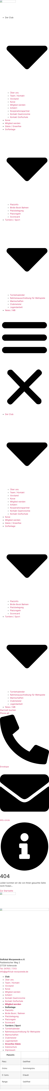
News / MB (10, 310)
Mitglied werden (17, 105)
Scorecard (15, 216)
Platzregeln (15, 213)
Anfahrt (13, 108)
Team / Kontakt (17, 95)
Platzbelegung (17, 210)
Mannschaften (16, 301)
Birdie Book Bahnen (19, 207)
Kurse (12, 102)
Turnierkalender (17, 295)
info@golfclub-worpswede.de (14, 971)
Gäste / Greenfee (13, 126)
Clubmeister (15, 304)
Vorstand (14, 98)
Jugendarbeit (16, 307)
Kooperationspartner (20, 111)
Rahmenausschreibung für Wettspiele (27, 298)
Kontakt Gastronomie (20, 114)
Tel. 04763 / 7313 (8, 968)
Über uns (14, 92)
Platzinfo (14, 204)
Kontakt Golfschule (19, 117)
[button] (24, 362)
